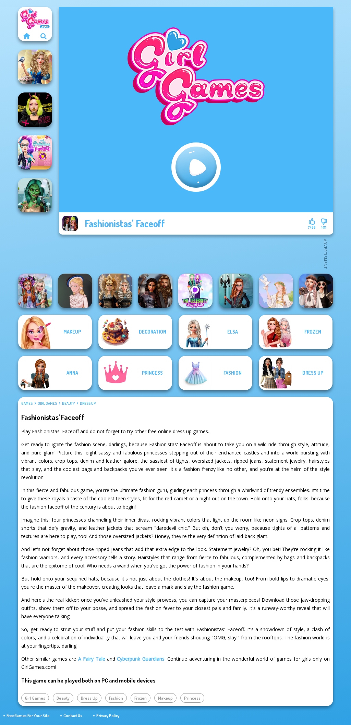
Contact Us (72, 715)
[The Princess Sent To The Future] (35, 152)
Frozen (140, 698)
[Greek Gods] (276, 291)
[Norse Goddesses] (115, 291)
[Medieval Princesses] (155, 291)
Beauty (68, 403)
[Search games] (43, 36)
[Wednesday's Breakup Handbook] (316, 291)
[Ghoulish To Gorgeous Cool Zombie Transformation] (35, 195)
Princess (192, 698)
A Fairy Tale (91, 658)
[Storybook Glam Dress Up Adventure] (35, 67)
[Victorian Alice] (75, 291)
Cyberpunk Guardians (140, 658)
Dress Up (88, 403)
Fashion (116, 698)
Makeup (165, 698)
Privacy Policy (107, 715)
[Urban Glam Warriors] (35, 109)
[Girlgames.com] (26, 36)
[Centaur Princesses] (236, 291)
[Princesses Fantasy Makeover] (35, 291)
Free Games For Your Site (28, 715)
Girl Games (47, 403)
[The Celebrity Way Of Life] (195, 291)
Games (27, 403)
